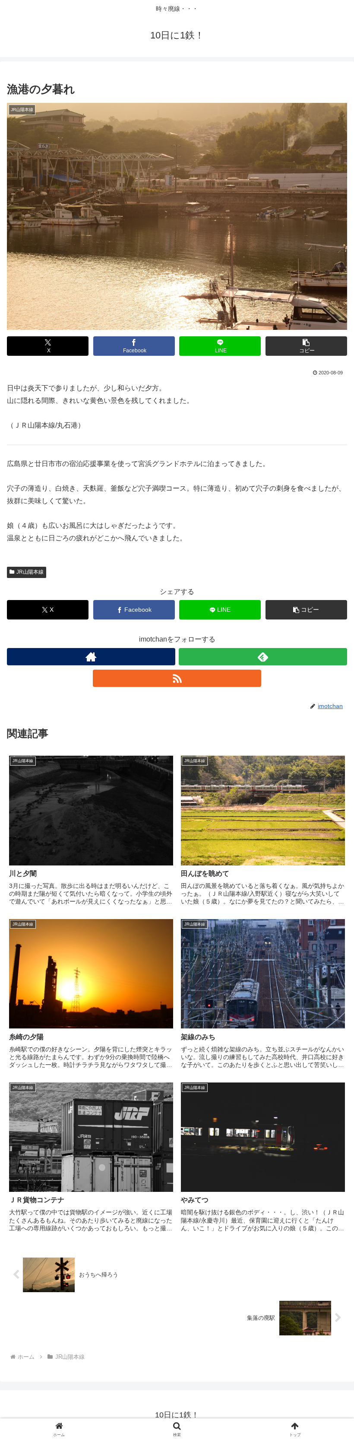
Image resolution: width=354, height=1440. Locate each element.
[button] (306, 346)
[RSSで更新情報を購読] (177, 678)
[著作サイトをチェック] (91, 656)
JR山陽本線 (30, 572)
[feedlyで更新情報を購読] (263, 656)
